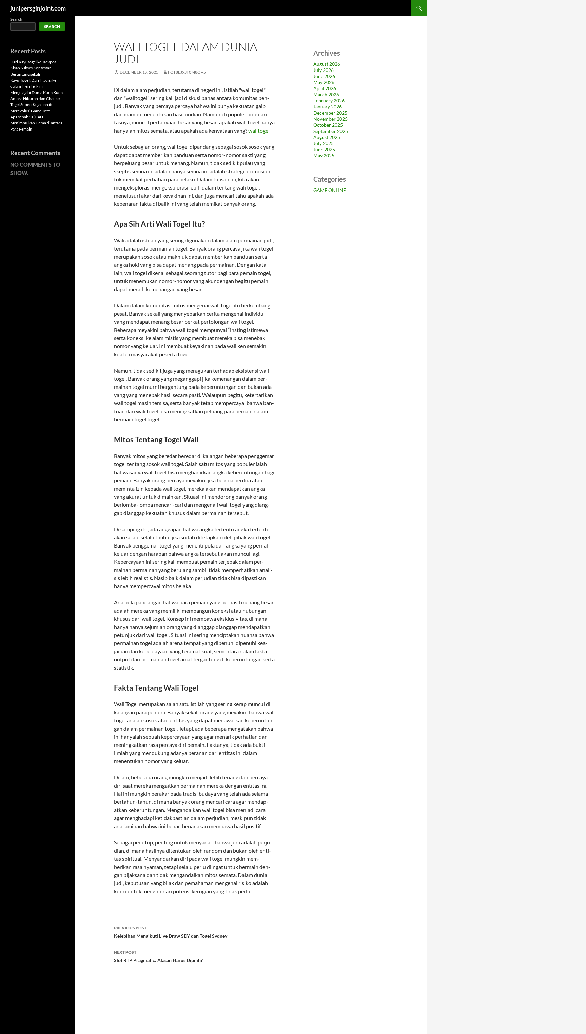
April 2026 (324, 88)
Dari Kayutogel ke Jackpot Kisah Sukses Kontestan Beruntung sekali (33, 68)
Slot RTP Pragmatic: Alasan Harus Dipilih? (158, 956)
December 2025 (330, 113)
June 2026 (324, 76)
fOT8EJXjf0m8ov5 (187, 72)
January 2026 (327, 107)
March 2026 (326, 94)
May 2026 (323, 82)
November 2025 (330, 119)
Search (16, 19)
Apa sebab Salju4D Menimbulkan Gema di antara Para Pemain (36, 123)
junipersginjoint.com (38, 8)
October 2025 (328, 125)
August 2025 (326, 137)
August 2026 (326, 64)
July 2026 (323, 70)
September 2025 (330, 131)
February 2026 (329, 100)
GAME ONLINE (329, 190)
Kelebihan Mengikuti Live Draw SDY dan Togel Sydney (170, 932)
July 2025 (323, 143)
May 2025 (323, 155)
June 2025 (324, 149)
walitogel (259, 130)
